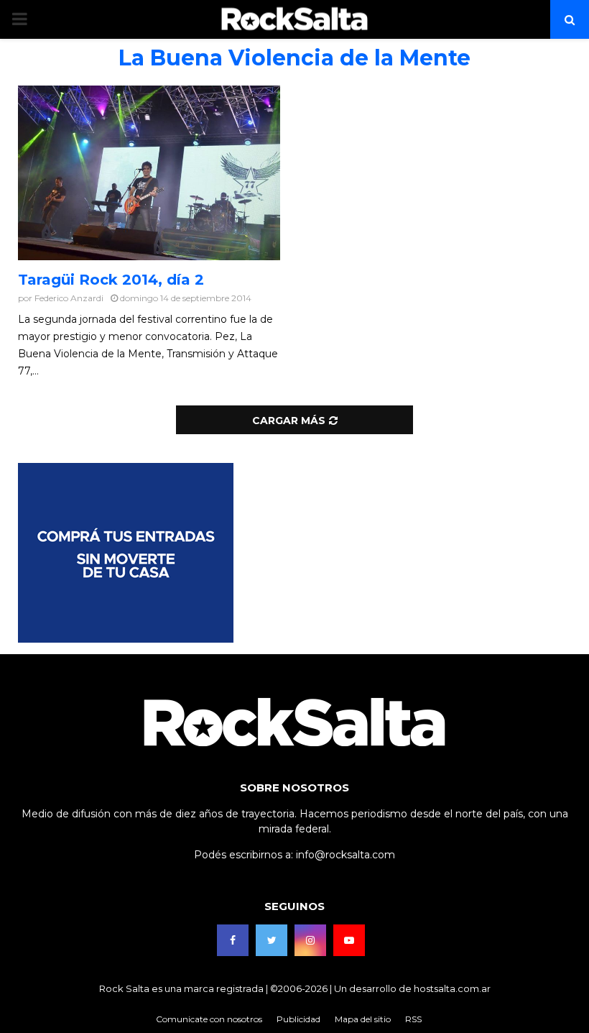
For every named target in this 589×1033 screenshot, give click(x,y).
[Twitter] (271, 940)
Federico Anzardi (68, 298)
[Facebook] (233, 940)
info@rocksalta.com (345, 854)
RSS (413, 1019)
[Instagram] (310, 940)
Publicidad (298, 1019)
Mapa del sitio (363, 1019)
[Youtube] (349, 940)
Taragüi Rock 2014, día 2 (111, 279)
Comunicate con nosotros (209, 1019)
